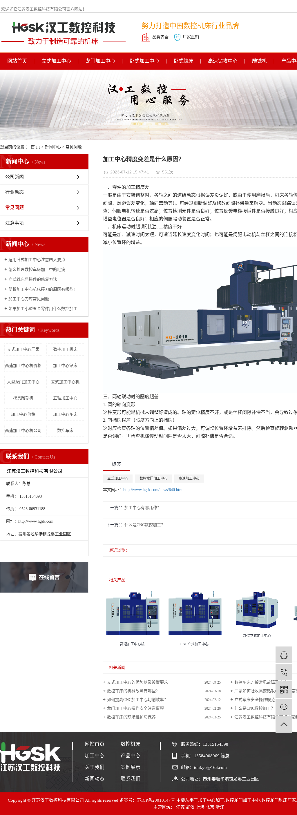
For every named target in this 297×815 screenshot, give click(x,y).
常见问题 (74, 147)
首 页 (35, 147)
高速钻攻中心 (223, 61)
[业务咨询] (284, 654)
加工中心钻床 (65, 365)
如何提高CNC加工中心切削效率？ (137, 700)
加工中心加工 (211, 800)
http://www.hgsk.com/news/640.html (153, 490)
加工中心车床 (65, 414)
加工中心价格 (23, 414)
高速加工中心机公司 (23, 430)
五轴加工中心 (65, 398)
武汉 (190, 807)
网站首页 (17, 61)
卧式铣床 (183, 61)
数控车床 (65, 430)
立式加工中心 (56, 61)
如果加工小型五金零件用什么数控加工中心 (46, 309)
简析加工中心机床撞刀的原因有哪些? (41, 289)
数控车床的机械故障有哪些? (132, 691)
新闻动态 (94, 779)
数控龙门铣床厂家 (278, 800)
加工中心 (94, 755)
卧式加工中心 (144, 61)
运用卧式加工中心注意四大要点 (36, 260)
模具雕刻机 (23, 398)
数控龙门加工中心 (153, 479)
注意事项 (14, 222)
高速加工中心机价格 (23, 365)
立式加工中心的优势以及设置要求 (137, 682)
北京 (210, 807)
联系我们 (130, 779)
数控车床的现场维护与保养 (131, 717)
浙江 (219, 807)
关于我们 (94, 767)
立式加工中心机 (65, 382)
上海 (200, 807)
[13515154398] (284, 672)
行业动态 (14, 192)
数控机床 (130, 744)
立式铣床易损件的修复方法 (32, 279)
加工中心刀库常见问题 (28, 299)
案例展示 (130, 767)
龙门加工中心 (100, 61)
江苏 (180, 807)
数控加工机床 (65, 349)
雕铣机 (259, 61)
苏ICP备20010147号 (156, 800)
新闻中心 (53, 147)
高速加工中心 (189, 479)
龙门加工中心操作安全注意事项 (135, 708)
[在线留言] (284, 707)
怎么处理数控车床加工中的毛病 (36, 269)
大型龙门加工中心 (23, 382)
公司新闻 (14, 176)
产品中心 (130, 755)
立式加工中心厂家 (23, 349)
